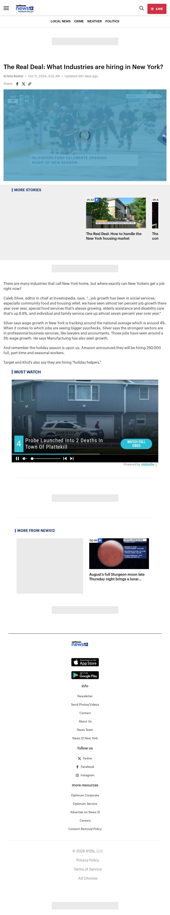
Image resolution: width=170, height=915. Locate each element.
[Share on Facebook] (17, 84)
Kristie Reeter (13, 76)
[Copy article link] (29, 84)
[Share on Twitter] (23, 84)
